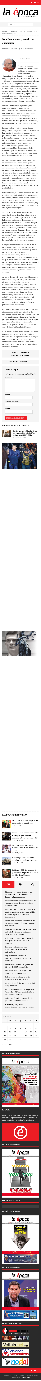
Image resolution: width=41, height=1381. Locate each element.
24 (36, 1036)
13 (15, 1032)
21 (20, 1036)
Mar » (10, 1045)
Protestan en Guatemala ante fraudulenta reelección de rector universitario (17, 949)
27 (15, 1039)
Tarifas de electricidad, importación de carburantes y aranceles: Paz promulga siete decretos (20, 923)
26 (10, 1039)
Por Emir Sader (27, 49)
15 (26, 1032)
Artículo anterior (20, 352)
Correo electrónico (12, 402)
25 (5, 1039)
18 (5, 1036)
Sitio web (8, 409)
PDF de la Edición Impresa (15, 426)
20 (15, 1036)
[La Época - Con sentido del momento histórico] (20, 12)
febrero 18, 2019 (10, 49)
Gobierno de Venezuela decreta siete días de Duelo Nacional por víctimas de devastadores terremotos (20, 932)
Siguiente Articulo (20, 355)
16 (31, 1032)
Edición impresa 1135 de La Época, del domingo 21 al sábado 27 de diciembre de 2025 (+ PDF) (25, 433)
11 (5, 1032)
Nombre (8, 394)
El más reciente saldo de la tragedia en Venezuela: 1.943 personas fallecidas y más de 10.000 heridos (19, 992)
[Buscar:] (20, 24)
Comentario (9, 378)
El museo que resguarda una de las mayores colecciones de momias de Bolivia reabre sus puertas (18, 894)
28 (20, 1039)
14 (20, 1032)
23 (31, 1036)
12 (10, 1032)
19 (10, 1036)
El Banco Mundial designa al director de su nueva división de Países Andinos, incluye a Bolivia (20, 903)
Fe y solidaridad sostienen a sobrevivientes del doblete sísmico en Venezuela (19, 958)
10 (36, 1028)
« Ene (4, 1045)
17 (36, 1032)
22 (26, 1036)
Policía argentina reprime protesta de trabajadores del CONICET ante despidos (19, 940)
